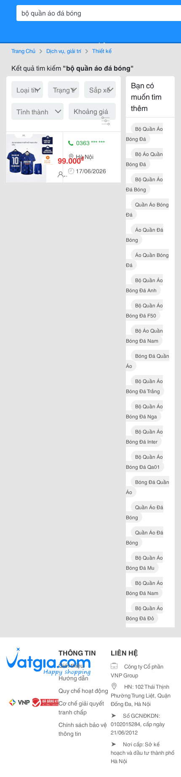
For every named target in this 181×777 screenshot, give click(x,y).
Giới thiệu (71, 665)
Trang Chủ (23, 50)
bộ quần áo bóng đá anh (144, 284)
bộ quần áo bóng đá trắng (144, 385)
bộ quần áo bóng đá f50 (144, 310)
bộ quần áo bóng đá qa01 (144, 461)
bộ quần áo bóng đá (144, 133)
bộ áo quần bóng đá (144, 158)
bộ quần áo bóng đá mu (144, 562)
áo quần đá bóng (144, 234)
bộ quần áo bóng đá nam (144, 587)
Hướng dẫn (73, 678)
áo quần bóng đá (147, 259)
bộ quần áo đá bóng (144, 184)
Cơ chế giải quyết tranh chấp (81, 707)
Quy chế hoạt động (83, 690)
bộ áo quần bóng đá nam (144, 335)
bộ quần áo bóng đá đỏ (144, 612)
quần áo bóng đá (147, 209)
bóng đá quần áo (147, 360)
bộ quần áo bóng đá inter (144, 436)
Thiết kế (102, 50)
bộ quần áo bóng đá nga (144, 411)
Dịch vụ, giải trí (63, 50)
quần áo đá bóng (144, 512)
